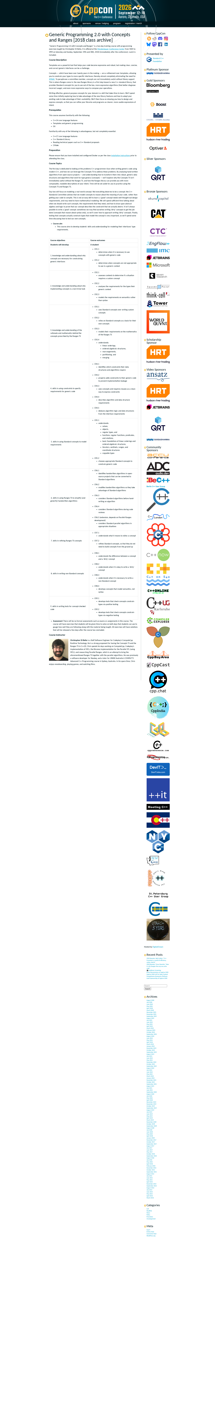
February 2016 (151, 1166)
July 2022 (149, 1070)
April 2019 (150, 1118)
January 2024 (151, 1046)
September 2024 (152, 1034)
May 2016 (150, 1162)
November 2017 (151, 1140)
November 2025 (151, 1014)
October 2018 (151, 1124)
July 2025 (149, 1020)
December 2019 (151, 1102)
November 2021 (151, 1080)
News (148, 1213)
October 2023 (151, 1050)
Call (148, 1209)
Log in (148, 1230)
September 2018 (152, 1126)
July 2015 (149, 1176)
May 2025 (150, 1024)
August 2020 (150, 1094)
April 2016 (150, 1164)
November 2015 (151, 1168)
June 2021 (150, 1090)
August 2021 (150, 1086)
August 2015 (150, 1174)
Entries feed (150, 1232)
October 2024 (151, 1032)
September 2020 (152, 1092)
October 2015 (151, 1170)
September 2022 (152, 1066)
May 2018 (150, 1134)
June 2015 (150, 1178)
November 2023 (151, 1048)
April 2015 (150, 1182)
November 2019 (151, 1104)
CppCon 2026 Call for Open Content (157, 974)
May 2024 (150, 1040)
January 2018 (151, 1138)
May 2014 (150, 1194)
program (117, 23)
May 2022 (150, 1074)
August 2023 (150, 1054)
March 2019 (150, 1120)
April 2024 (150, 1042)
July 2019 (149, 1112)
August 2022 (150, 1068)
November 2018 (151, 1122)
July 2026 (149, 1002)
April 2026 (150, 1008)
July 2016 (149, 1160)
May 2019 (150, 1116)
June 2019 (150, 1114)
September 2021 (152, 1084)
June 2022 (150, 1072)
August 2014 (150, 1188)
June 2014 (150, 1192)
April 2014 (150, 1196)
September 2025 (152, 1016)
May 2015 (150, 1180)
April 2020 (150, 1100)
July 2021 (149, 1088)
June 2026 (150, 1004)
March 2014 (150, 1198)
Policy (148, 1215)
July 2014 (149, 1190)
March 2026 (150, 1010)
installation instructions (120, 156)
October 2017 (151, 1142)
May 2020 (150, 1098)
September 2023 (152, 1052)
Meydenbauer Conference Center (110, 49)
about (75, 23)
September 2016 (152, 1156)
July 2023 (149, 1056)
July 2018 (149, 1130)
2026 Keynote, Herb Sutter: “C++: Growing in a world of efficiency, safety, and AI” (156, 960)
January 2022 (151, 1078)
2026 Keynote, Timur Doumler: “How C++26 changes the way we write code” (158, 966)
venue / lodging (102, 23)
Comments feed (151, 1234)
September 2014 (152, 1186)
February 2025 (151, 1030)
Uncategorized (151, 1219)
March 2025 (150, 1028)
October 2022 (151, 1064)
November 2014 (151, 1184)
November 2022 (151, 1062)
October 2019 (151, 1106)
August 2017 (150, 1146)
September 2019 (152, 1108)
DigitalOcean (158, 947)
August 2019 (150, 1110)
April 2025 (150, 1026)
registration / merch (133, 23)
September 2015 (152, 1172)
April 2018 (150, 1136)
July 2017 (149, 1148)
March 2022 (150, 1076)
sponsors (87, 23)
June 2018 (150, 1132)
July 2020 (149, 1096)
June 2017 (150, 1150)
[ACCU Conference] (158, 456)
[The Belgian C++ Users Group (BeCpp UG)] (158, 480)
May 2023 (150, 1060)
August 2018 (150, 1128)
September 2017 (152, 1144)
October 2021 (151, 1082)
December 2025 (151, 1012)
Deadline (149, 1211)
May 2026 (150, 1006)
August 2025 (150, 1018)
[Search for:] (155, 986)
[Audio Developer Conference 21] (158, 468)
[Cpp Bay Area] (158, 655)
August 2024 (150, 1036)
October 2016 (151, 1154)
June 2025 (150, 1022)
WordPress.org (151, 1236)
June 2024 (150, 1038)
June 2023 (150, 1058)
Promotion (150, 1217)
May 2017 (150, 1152)
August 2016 (150, 1158)
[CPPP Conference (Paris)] (158, 730)
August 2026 (150, 1000)
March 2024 (150, 1044)
